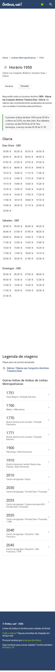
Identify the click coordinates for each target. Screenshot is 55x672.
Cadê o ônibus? (9, 633)
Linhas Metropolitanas (23, 57)
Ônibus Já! (9, 647)
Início (5, 57)
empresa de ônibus (32, 640)
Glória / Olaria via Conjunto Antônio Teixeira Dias (28, 369)
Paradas (25, 86)
